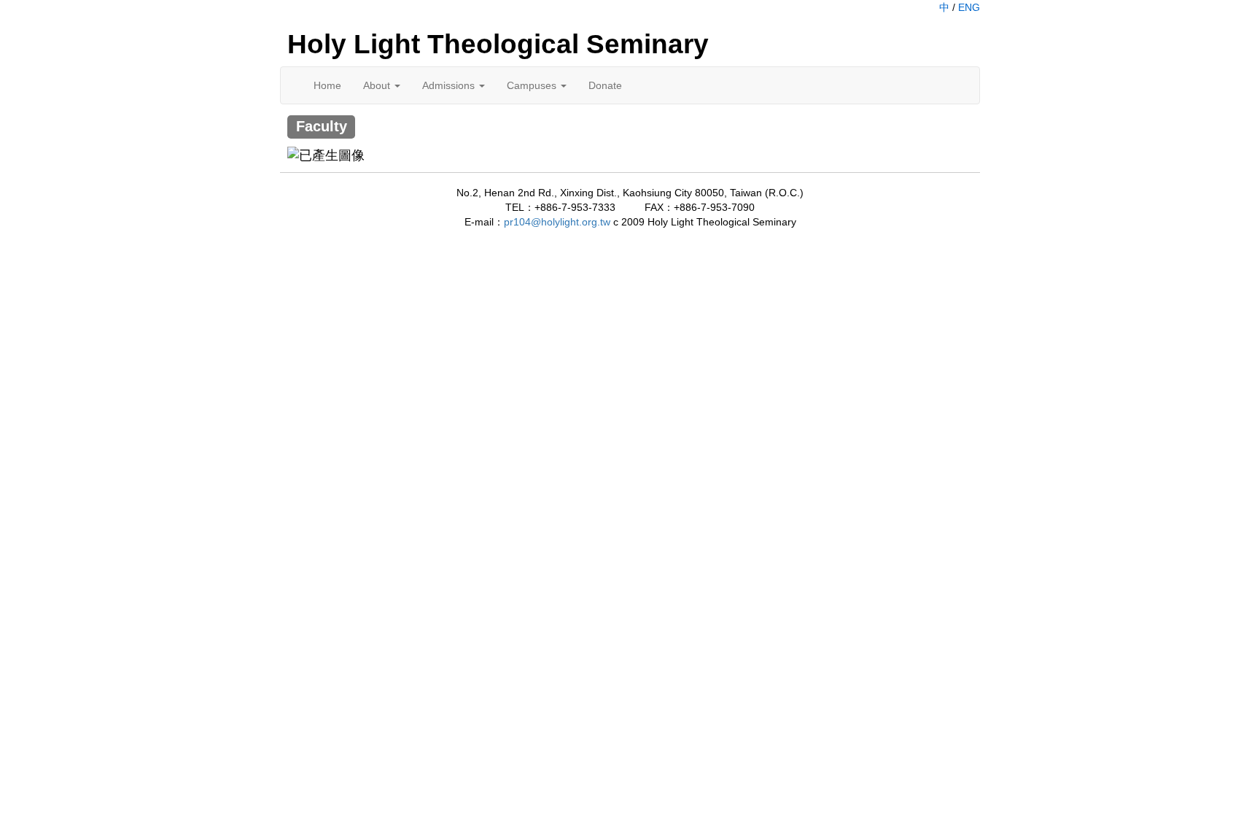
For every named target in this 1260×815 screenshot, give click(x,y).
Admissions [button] (450, 85)
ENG (969, 7)
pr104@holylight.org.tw (557, 222)
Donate (605, 85)
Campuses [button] (533, 85)
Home (327, 85)
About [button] (378, 85)
